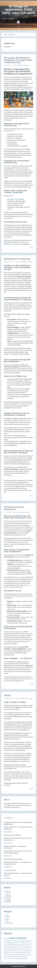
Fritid (7, 915)
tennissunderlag (7, 958)
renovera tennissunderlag (9, 954)
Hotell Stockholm (15, 948)
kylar (28, 950)
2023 (7, 900)
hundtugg (27, 948)
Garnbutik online (10, 870)
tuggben (22, 958)
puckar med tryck (27, 952)
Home (5, 34)
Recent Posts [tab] (9, 818)
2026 (7, 891)
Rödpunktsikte (21, 954)
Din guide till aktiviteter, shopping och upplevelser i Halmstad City (18, 60)
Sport (7, 921)
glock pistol (29, 944)
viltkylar (14, 768)
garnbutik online (20, 944)
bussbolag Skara (14, 942)
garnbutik (14, 944)
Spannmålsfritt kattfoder (13, 859)
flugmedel (9, 944)
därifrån (28, 772)
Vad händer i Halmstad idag (15, 199)
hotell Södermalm (7, 948)
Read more (8, 832)
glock (25, 944)
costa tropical (28, 942)
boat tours (28, 940)
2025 (7, 896)
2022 (7, 902)
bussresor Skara (21, 942)
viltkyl (26, 958)
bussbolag (9, 942)
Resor (7, 919)
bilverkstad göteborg (21, 940)
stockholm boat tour (24, 956)
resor (17, 954)
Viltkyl (7, 695)
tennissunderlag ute (15, 958)
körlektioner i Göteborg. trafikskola (19, 950)
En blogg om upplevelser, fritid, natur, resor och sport (18, 9)
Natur (7, 917)
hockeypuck (30, 946)
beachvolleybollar (7, 940)
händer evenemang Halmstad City (20, 946)
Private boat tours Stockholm (14, 508)
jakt (6, 950)
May (7, 893)
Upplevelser (21, 65)
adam (27, 65)
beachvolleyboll (17, 937)
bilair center (14, 940)
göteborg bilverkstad (8, 946)
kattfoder (10, 950)
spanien (31, 954)
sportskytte (17, 956)
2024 (7, 898)
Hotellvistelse (22, 948)
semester (27, 954)
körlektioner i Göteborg (17, 259)
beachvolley (6, 938)
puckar (21, 952)
